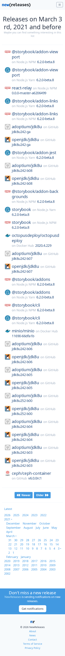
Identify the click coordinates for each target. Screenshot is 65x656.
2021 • (8, 519)
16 (45, 544)
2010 (43, 565)
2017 (34, 561)
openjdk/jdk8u (25, 139)
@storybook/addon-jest (34, 152)
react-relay (22, 87)
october (44, 523)
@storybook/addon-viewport (35, 54)
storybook (21, 209)
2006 (25, 569)
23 (57, 540)
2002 (7, 573)
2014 (7, 565)
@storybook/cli (26, 305)
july (38, 528)
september (13, 528)
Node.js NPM (26, 62)
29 (21, 540)
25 (45, 540)
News (32, 635)
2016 (43, 561)
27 (33, 540)
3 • (59, 548)
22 (9, 544)
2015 (52, 561)
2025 (16, 515)
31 (9, 540)
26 (39, 540)
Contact (32, 639)
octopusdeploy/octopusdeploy (35, 238)
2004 (43, 569)
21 (15, 544)
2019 (16, 561)
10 (27, 548)
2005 (34, 569)
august (28, 528)
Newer (26, 495)
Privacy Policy (32, 648)
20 (21, 544)
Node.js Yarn (25, 80)
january (26, 557)
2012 (25, 565)
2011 (34, 565)
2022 (43, 515)
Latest (8, 509)
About (32, 631)
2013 (16, 565)
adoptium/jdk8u (27, 126)
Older (40, 495)
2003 (52, 569)
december (13, 523)
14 (57, 544)
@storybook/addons (31, 279)
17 (39, 544)
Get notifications (33, 609)
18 (33, 544)
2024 (25, 515)
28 (27, 540)
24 (51, 540)
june (46, 528)
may (54, 528)
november (30, 523)
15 (51, 544)
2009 (52, 565)
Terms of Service (32, 643)
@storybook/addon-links (35, 100)
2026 (7, 515)
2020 (7, 561)
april (9, 532)
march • (11, 536)
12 (15, 548)
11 (21, 548)
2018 (25, 561)
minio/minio (23, 330)
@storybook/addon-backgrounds (35, 194)
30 (15, 540)
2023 (34, 515)
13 (9, 548)
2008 (7, 569)
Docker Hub (25, 245)
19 (27, 544)
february (12, 557)
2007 (16, 569)
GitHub (53, 127)
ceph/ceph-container (31, 473)
